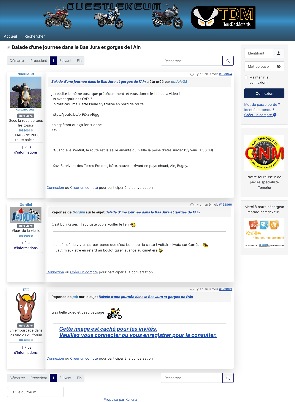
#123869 (225, 289)
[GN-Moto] (264, 152)
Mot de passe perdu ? (262, 104)
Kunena (131, 399)
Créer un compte (84, 187)
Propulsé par (114, 399)
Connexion (55, 187)
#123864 (225, 74)
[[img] (114, 312)
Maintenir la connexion (258, 80)
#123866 (225, 204)
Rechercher (34, 36)
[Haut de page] (287, 394)
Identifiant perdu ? (259, 109)
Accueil (10, 36)
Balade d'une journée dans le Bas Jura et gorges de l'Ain (98, 81)
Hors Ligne (26, 115)
